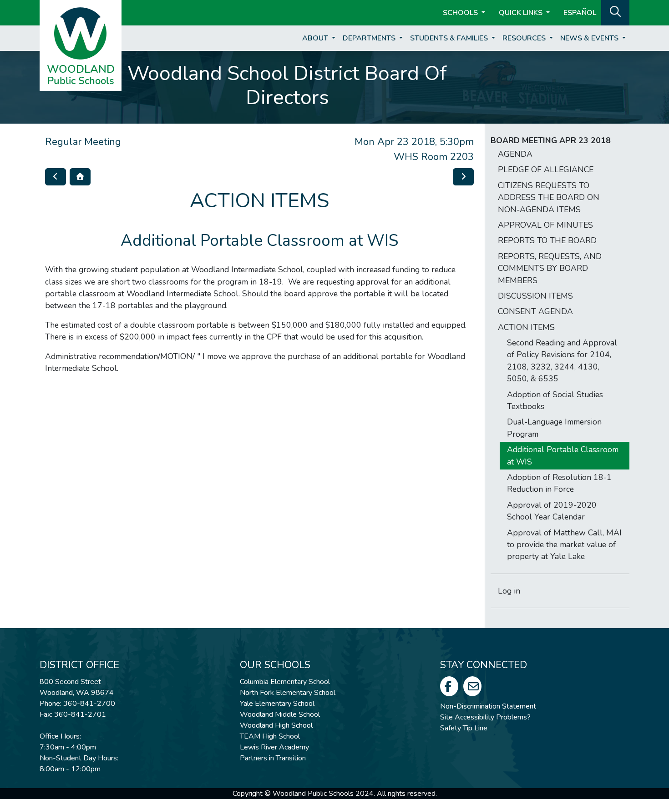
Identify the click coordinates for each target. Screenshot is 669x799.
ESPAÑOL (579, 13)
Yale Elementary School (277, 704)
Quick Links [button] (521, 13)
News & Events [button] (590, 38)
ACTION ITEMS (526, 327)
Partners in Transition (273, 758)
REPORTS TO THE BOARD (547, 240)
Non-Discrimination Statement (488, 706)
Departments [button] (370, 38)
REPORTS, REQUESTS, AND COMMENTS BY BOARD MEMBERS (550, 268)
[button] (615, 12)
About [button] (316, 38)
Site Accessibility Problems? (485, 717)
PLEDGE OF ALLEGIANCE (545, 169)
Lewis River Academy (274, 747)
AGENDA (515, 154)
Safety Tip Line (463, 728)
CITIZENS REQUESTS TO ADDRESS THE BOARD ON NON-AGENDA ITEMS (548, 197)
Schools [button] (461, 13)
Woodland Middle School (280, 714)
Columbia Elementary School (285, 682)
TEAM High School (270, 736)
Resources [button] (524, 38)
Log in (509, 590)
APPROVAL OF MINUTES (545, 225)
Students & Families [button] (450, 38)
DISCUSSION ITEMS (535, 295)
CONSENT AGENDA (535, 311)
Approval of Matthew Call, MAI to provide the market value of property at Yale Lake (564, 544)
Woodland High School (276, 725)
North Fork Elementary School (287, 693)
